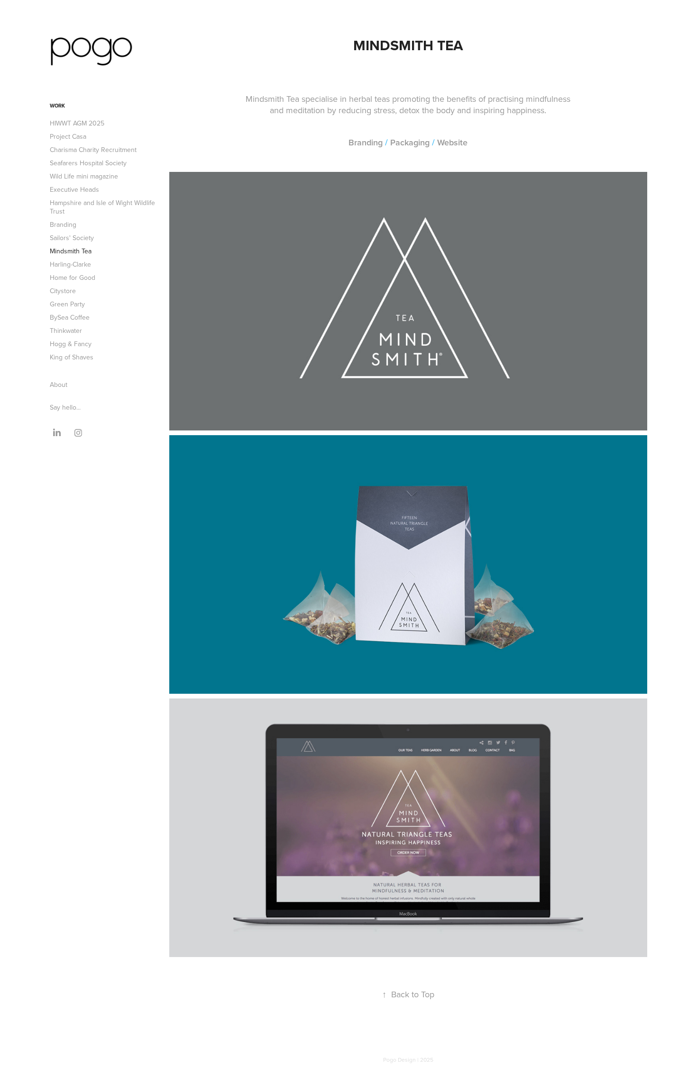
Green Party (67, 304)
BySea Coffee (70, 317)
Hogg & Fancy (71, 344)
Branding (63, 224)
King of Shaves (71, 357)
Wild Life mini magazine (84, 176)
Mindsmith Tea (71, 251)
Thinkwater (66, 330)
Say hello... (65, 407)
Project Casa (68, 136)
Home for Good (72, 277)
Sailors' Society (72, 237)
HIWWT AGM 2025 (77, 123)
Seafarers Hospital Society (88, 163)
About (58, 384)
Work (57, 105)
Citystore (63, 290)
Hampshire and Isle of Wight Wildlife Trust (102, 207)
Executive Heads (74, 189)
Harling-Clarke (70, 264)
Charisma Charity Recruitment (93, 149)
